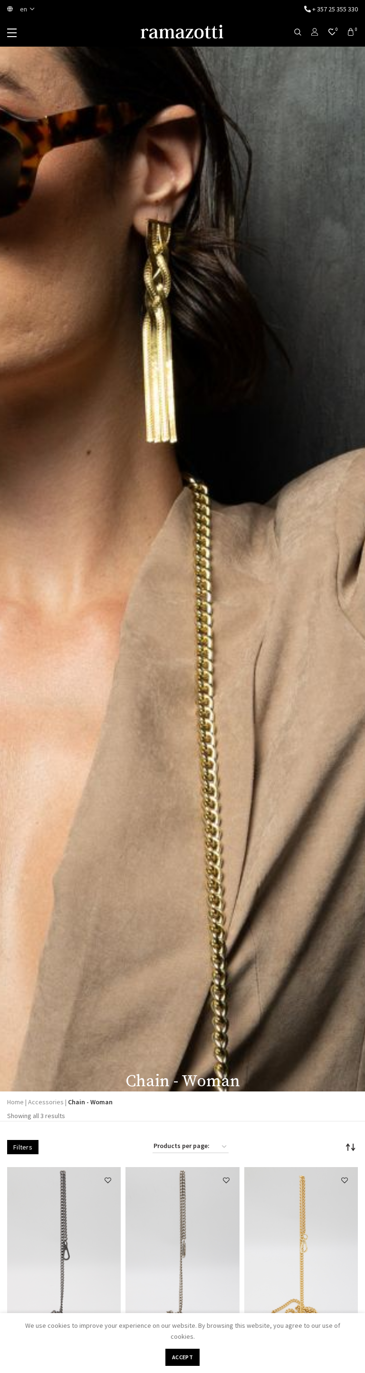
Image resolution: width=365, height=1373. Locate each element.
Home (15, 1102)
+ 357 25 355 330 (334, 9)
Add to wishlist (107, 1180)
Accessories (46, 1102)
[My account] (315, 32)
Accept (182, 1357)
